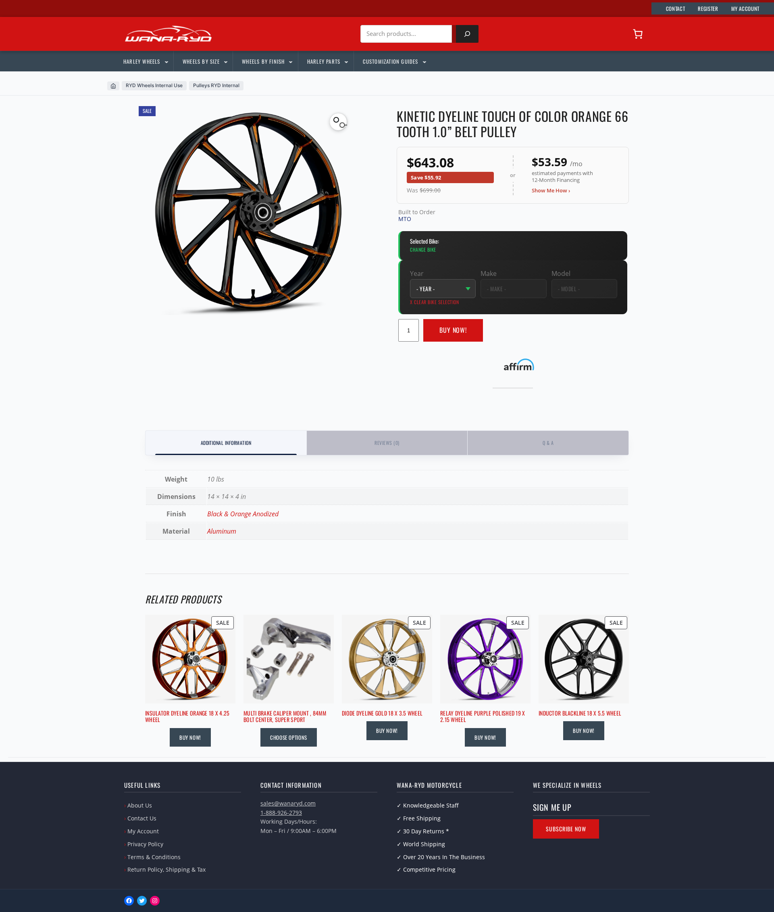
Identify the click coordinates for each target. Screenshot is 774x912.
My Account (143, 831)
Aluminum (221, 531)
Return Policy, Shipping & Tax (166, 869)
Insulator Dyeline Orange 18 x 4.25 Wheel (187, 717)
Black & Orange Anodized (243, 513)
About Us (139, 805)
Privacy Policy (145, 844)
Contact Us (141, 818)
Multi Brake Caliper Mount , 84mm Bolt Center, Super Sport (284, 717)
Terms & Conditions (154, 857)
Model (560, 273)
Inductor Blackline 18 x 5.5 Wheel (580, 713)
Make (489, 273)
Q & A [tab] (548, 442)
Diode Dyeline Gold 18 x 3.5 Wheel (382, 713)
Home (113, 85)
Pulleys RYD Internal (216, 85)
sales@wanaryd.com (288, 803)
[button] (338, 121)
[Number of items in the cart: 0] (638, 34)
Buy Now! (453, 330)
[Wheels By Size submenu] (225, 61)
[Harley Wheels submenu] (166, 61)
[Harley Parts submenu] (345, 61)
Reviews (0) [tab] (387, 442)
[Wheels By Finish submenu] (290, 61)
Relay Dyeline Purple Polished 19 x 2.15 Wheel (482, 717)
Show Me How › (551, 190)
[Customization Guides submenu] (424, 61)
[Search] (467, 34)
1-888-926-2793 (281, 812)
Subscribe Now (566, 828)
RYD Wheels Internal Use (154, 85)
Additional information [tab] (226, 442)
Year (417, 273)
